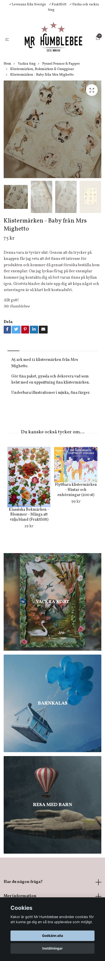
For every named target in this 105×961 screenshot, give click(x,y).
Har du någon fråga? (23, 894)
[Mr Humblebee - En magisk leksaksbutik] (53, 45)
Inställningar (52, 948)
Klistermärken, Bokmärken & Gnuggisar (42, 81)
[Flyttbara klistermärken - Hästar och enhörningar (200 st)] (75, 477)
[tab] (13, 359)
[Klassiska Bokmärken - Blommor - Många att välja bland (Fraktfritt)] (29, 489)
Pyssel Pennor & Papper (61, 76)
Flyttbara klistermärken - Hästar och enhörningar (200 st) (76, 502)
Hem (7, 76)
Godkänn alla (52, 936)
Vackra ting (27, 76)
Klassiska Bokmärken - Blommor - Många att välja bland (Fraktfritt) (29, 527)
